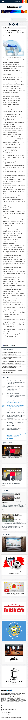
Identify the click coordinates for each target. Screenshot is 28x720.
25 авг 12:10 (3, 381)
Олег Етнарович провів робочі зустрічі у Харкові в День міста (15, 411)
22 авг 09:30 (3, 435)
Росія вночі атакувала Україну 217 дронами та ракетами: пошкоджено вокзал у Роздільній (16, 436)
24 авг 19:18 (3, 394)
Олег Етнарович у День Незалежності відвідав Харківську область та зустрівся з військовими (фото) (16, 396)
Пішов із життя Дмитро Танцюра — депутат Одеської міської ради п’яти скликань (16, 382)
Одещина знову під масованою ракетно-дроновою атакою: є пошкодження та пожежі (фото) (16, 406)
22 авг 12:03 (3, 429)
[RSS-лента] (13, 24)
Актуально (7, 466)
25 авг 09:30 (3, 387)
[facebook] (17, 24)
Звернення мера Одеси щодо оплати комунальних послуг (11, 481)
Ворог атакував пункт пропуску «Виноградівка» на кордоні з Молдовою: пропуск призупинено (15, 388)
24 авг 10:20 (3, 406)
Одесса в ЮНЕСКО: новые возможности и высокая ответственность (18, 516)
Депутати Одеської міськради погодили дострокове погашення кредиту (12, 458)
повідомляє (11, 73)
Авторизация (17, 1)
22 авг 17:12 (3, 416)
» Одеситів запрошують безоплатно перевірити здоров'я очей (11, 353)
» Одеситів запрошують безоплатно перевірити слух (11, 357)
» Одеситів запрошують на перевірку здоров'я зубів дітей (12, 371)
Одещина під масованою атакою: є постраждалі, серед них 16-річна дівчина (16, 417)
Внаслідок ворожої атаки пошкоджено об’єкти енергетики (14, 429)
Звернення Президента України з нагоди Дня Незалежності (16, 401)
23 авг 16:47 (3, 412)
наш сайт (18, 694)
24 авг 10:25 (3, 401)
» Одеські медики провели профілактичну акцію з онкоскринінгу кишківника (13, 362)
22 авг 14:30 (3, 422)
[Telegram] (9, 24)
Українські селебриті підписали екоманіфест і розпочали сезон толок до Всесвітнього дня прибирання (16, 423)
